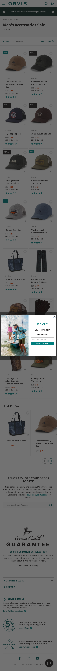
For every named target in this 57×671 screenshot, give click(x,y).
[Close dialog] (54, 316)
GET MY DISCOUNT (42, 343)
